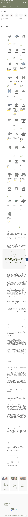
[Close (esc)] (24, 249)
